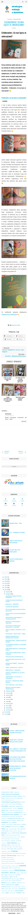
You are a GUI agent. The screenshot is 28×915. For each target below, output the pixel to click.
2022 (5, 585)
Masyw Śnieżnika (15, 832)
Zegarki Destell (12, 892)
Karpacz (14, 820)
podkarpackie (3, 851)
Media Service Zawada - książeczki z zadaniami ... (20, 399)
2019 (5, 712)
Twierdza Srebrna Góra (6, 878)
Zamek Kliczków (22, 888)
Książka (22, 826)
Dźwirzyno (15, 808)
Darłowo (6, 804)
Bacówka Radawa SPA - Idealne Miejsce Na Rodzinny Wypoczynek (18, 768)
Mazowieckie (23, 833)
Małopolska (4, 833)
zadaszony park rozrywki (16, 886)
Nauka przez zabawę (5, 845)
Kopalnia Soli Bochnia (15, 826)
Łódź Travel (22, 828)
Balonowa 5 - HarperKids (12, 604)
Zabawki (17, 884)
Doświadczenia (12, 806)
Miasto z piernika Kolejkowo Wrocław (13, 835)
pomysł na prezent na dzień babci (7, 859)
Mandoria (9, 833)
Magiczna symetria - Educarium (16, 830)
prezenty (22, 866)
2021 (5, 587)
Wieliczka (9, 882)
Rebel (10, 867)
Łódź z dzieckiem (5, 830)
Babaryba (20, 796)
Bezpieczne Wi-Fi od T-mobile (11, 798)
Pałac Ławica (3, 848)
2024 (5, 581)
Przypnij (9, 339)
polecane (3, 855)
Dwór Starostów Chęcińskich (6, 808)
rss (22, 505)
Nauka (19, 843)
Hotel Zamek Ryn (19, 816)
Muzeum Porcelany (15, 838)
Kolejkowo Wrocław (17, 824)
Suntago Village (23, 872)
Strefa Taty (12, 872)
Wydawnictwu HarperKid (8, 314)
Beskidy (3, 798)
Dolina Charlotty (12, 804)
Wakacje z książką (15, 878)
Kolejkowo (14, 822)
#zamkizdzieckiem (5, 792)
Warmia (2, 880)
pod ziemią (19, 848)
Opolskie (20, 846)
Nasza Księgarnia (12, 843)
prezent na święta (15, 865)
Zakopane (23, 886)
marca (7, 705)
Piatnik (15, 848)
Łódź (18, 828)
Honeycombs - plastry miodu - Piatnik (15, 633)
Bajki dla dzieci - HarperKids (13, 670)
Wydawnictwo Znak (10, 884)
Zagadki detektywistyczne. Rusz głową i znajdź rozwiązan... (8, 399)
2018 (5, 714)
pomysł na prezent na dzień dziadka (8, 861)
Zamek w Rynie (4, 890)
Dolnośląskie (19, 804)
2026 (5, 577)
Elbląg (7, 810)
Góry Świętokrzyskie (18, 812)
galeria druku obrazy (19, 810)
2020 (5, 589)
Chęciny (23, 802)
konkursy (7, 826)
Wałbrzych (22, 878)
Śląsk (2, 874)
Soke (19, 867)
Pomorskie (3, 857)
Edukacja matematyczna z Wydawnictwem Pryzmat (12, 637)
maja (7, 701)
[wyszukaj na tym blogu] (26, 2)
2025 (5, 579)
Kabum (23, 818)
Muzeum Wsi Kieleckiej (5, 840)
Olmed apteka (15, 846)
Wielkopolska (19, 882)
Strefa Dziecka (19, 870)
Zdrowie (2, 892)
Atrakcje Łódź (16, 792)
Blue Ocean (20, 798)
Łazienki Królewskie (13, 829)
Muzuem (13, 840)
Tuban (11, 876)
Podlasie (9, 851)
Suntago (18, 872)
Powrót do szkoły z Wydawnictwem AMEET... (8, 379)
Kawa (22, 820)
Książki (18, 325)
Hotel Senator (12, 816)
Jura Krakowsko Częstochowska (14, 818)
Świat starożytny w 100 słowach (14, 685)
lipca (7, 697)
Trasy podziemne (5, 876)
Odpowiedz (24, 421)
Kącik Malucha (4, 822)
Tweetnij (20, 336)
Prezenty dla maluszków (12, 606)
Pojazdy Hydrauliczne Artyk (6, 853)
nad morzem (3, 843)
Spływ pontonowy (4, 870)
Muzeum (23, 836)
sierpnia (8, 695)
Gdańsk (3, 812)
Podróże (14, 851)
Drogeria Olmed (19, 806)
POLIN (22, 855)
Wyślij (21, 339)
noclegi (12, 845)
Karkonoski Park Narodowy (6, 820)
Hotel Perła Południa (5, 816)
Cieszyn (2, 804)
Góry (6, 812)
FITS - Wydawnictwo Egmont (17, 532)
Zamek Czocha (15, 888)
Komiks (3, 826)
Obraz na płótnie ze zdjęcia (6, 846)
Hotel (25, 814)
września (8, 693)
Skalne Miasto (14, 867)
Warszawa (3, 882)
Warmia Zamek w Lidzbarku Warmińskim (13, 880)
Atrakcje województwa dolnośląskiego (10, 794)
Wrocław (3, 884)
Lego (7, 828)
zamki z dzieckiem (19, 890)
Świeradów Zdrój (11, 874)
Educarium (20, 808)
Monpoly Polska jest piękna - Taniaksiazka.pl (13, 688)
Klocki (10, 822)
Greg (24, 812)
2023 (5, 583)
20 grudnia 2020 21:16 (10, 415)
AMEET (11, 792)
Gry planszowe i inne (7, 814)
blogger (14, 505)
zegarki (7, 892)
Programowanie (4, 867)
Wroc (24, 882)
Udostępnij (9, 336)
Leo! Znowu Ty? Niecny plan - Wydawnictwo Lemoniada (13, 626)
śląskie (5, 874)
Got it (18, 913)
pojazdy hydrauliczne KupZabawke (19, 853)
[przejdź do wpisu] (8, 376)
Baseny (24, 796)
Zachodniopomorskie (6, 886)
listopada (8, 594)
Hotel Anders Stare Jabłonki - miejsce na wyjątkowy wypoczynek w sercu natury (18, 759)
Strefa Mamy (5, 872)
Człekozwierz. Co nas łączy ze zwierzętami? (13, 98)
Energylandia (11, 810)
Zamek (2, 888)
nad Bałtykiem (18, 840)
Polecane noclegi (11, 855)
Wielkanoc (14, 882)
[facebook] (22, 2)
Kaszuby (18, 820)
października (9, 691)
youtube (5, 505)
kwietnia (8, 703)
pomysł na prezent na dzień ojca (7, 863)
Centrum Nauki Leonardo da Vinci (7, 800)
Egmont (14, 28)
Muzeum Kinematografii (6, 838)
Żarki (23, 892)
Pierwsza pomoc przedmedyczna (14, 656)
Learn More (11, 913)
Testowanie (17, 874)
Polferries (19, 855)
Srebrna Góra (11, 870)
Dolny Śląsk (4, 806)
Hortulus (21, 814)
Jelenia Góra (3, 818)
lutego (7, 708)
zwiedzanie (19, 892)
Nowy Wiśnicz (17, 845)
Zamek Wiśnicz (11, 890)
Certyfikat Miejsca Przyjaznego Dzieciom (11, 802)
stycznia (8, 710)
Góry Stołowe (10, 812)
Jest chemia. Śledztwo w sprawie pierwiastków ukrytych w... (20, 380)
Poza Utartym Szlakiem (19, 863)
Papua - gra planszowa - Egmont (14, 667)
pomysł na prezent (10, 857)
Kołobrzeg (23, 824)
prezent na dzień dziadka (6, 865)
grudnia (8, 592)
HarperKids (16, 814)
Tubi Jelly (15, 876)
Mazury (3, 835)
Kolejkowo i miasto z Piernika (7, 824)
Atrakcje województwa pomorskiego (9, 796)
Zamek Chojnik (8, 888)
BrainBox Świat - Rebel (16, 523)
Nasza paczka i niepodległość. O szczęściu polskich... (14, 618)
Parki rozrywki (10, 848)
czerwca (8, 699)
